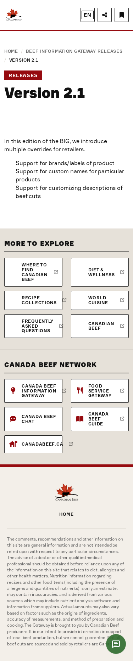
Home (11, 51)
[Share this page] (105, 15)
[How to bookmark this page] (122, 15)
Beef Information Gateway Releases (74, 51)
